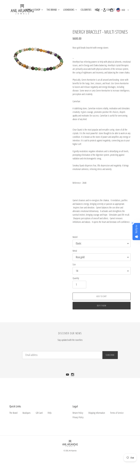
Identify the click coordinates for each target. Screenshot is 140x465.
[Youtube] (67, 375)
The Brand (13, 412)
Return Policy (78, 412)
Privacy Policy (78, 417)
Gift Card (39, 412)
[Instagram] (72, 375)
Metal (75, 250)
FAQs (50, 412)
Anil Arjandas (73, 450)
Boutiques (27, 412)
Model (75, 237)
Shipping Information (96, 412)
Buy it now (101, 305)
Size (74, 264)
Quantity (76, 278)
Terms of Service (117, 412)
